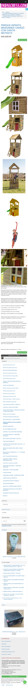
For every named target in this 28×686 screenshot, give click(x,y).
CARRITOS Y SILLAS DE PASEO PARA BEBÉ (12, 431)
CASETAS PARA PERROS (8, 483)
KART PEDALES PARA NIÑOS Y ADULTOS (12, 438)
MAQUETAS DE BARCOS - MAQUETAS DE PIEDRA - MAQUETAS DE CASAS (13, 410)
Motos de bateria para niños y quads (10, 388)
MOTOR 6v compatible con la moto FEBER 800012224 (14, 556)
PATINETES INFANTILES (8, 426)
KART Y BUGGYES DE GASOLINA (10, 456)
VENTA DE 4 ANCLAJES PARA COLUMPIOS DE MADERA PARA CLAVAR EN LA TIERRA (14, 570)
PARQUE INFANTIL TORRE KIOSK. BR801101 (13, 591)
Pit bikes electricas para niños (9, 390)
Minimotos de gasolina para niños (10, 367)
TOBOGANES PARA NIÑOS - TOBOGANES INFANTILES (12, 466)
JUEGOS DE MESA (7, 472)
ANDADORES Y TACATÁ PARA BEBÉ (10, 469)
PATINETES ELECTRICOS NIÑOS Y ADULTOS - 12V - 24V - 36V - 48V (14, 444)
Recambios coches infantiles (9, 393)
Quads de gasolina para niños (9, 378)
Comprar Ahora (23, 40)
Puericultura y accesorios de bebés (10, 463)
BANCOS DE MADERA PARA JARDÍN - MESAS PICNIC (12, 448)
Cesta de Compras (6, 509)
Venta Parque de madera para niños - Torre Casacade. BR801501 (13, 598)
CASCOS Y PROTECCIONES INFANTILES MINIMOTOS (12, 382)
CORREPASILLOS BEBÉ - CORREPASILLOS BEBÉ (13, 475)
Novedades (4, 529)
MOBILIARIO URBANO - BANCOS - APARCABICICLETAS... (10, 459)
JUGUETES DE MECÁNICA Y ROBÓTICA (11, 404)
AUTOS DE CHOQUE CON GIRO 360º (11, 416)
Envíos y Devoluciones (6, 641)
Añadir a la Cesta (22, 352)
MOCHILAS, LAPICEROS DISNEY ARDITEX (12, 486)
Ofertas (3, 605)
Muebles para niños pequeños (9, 414)
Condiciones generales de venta (8, 651)
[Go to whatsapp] (25, 682)
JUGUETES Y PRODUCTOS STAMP (10, 407)
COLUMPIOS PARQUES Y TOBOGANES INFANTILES (11, 435)
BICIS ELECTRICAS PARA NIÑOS (10, 370)
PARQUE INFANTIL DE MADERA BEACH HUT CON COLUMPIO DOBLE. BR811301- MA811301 (14, 566)
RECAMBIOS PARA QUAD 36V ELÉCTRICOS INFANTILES (12, 489)
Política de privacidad (6, 646)
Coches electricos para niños (9, 364)
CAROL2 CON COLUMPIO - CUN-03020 (12, 573)
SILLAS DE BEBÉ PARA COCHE (9, 429)
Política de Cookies (6, 649)
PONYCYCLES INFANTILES (8, 441)
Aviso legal (4, 643)
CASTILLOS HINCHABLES (8, 385)
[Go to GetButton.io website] (25, 684)
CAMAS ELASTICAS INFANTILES (10, 478)
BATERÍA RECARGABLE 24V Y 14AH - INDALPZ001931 (14, 631)
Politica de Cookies (9, 685)
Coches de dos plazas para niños (10, 373)
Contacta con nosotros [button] (14, 676)
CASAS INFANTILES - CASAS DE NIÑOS (11, 419)
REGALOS (5, 495)
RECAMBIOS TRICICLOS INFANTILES (11, 493)
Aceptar (3, 685)
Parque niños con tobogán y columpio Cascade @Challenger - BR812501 (13, 594)
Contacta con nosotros (6, 654)
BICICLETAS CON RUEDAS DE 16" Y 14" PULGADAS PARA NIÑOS (14, 452)
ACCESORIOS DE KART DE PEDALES (11, 480)
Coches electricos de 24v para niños (10, 375)
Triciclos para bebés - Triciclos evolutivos (11, 399)
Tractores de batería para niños (9, 396)
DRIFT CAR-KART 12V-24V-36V (9, 401)
